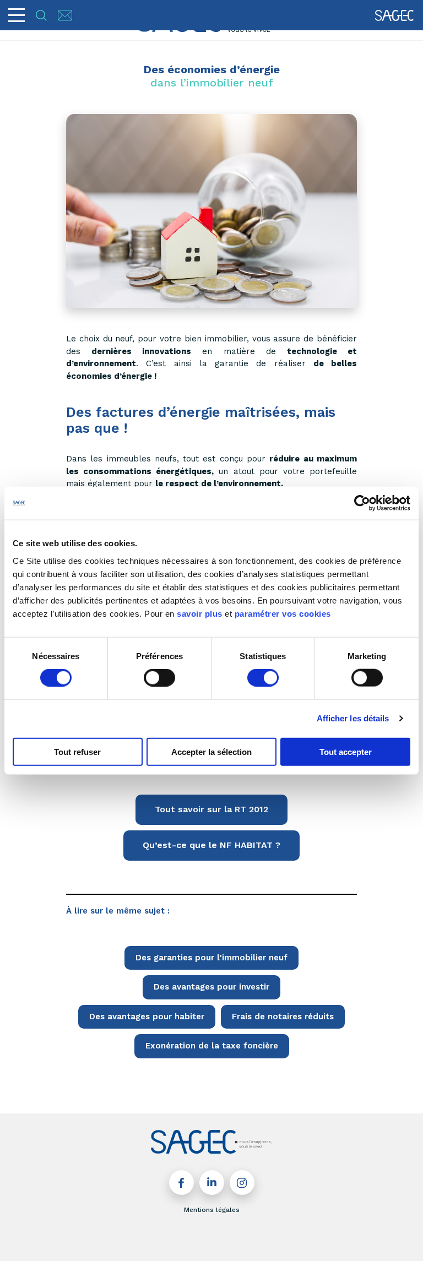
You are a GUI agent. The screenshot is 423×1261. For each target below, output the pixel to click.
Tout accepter (345, 751)
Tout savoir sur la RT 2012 (211, 809)
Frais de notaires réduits (283, 1016)
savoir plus (200, 613)
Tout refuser (77, 751)
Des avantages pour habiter (146, 1016)
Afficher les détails (353, 718)
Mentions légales (212, 1210)
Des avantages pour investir (211, 987)
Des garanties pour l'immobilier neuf (211, 958)
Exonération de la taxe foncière (211, 1046)
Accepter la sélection (211, 751)
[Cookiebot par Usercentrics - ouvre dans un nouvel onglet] (362, 503)
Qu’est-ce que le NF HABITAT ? (211, 845)
